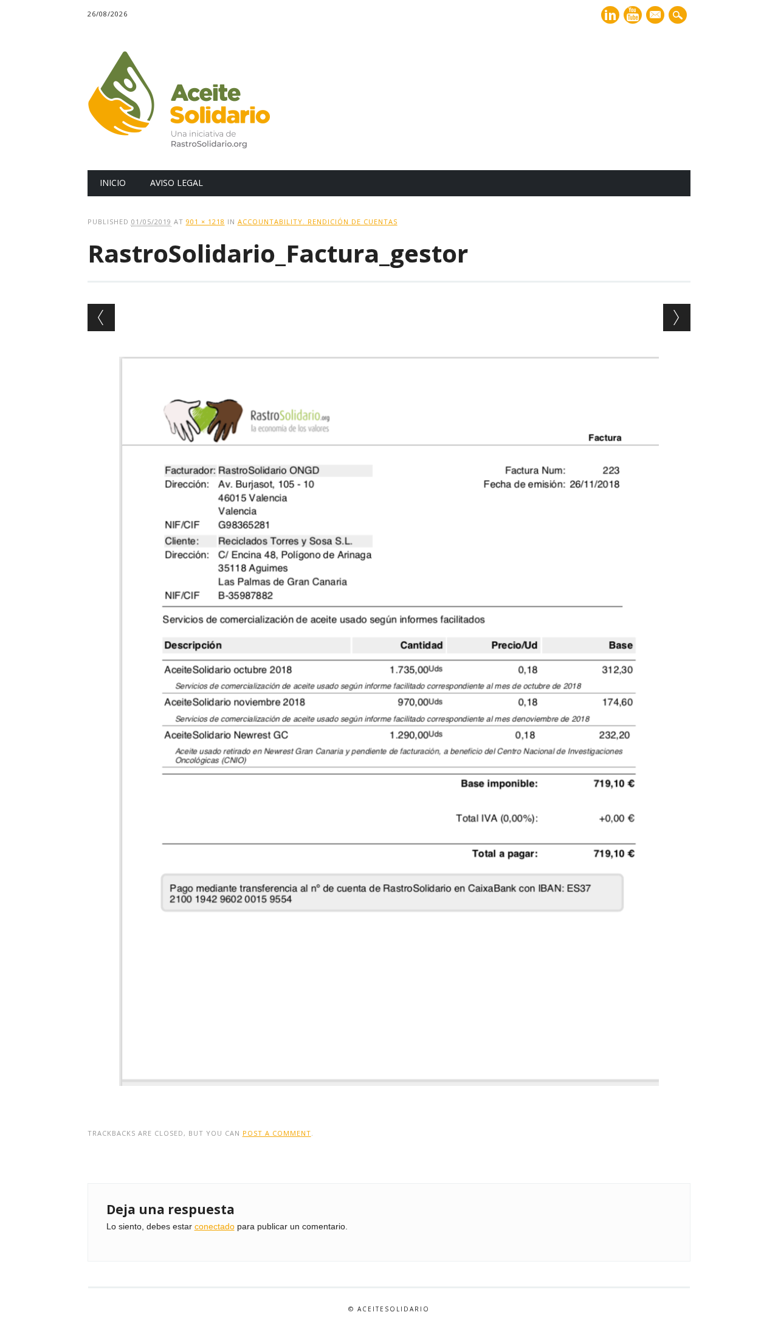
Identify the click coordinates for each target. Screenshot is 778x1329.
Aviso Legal (176, 182)
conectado (214, 1226)
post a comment (277, 1133)
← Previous (101, 317)
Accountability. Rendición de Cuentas (318, 221)
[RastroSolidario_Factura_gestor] (389, 1097)
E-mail (656, 16)
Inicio (113, 182)
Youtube (633, 15)
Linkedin (610, 15)
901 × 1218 (205, 221)
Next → (676, 317)
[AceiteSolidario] (179, 145)
